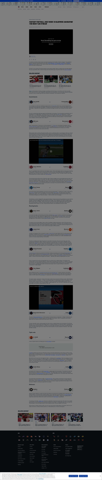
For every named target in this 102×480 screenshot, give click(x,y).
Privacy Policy (20, 474)
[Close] (100, 476)
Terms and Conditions (42, 473)
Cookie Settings (40, 478)
